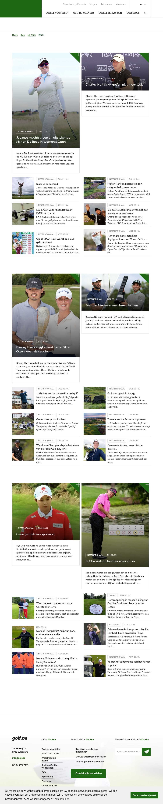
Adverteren (106, 4)
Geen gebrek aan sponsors (35, 534)
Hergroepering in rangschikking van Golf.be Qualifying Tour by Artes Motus (127, 603)
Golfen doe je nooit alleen (51, 419)
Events (112, 595)
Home (15, 35)
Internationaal (26, 131)
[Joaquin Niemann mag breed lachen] (115, 292)
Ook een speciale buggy (121, 393)
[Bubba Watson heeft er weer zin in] (115, 525)
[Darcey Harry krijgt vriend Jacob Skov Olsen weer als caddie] (46, 315)
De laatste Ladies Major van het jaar (127, 209)
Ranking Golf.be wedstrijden (50, 766)
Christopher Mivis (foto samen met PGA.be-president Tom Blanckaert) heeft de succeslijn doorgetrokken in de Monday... (57, 614)
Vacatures (121, 4)
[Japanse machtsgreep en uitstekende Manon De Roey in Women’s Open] (46, 100)
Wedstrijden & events (49, 759)
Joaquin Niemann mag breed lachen (111, 305)
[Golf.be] (23, 8)
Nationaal (114, 624)
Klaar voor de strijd (47, 183)
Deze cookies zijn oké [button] (144, 795)
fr (145, 4)
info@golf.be (18, 758)
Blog (23, 35)
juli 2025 (32, 35)
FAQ (44, 772)
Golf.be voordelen (51, 749)
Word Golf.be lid (50, 753)
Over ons (46, 781)
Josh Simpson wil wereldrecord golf (57, 393)
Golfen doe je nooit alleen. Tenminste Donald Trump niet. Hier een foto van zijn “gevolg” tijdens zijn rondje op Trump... (57, 426)
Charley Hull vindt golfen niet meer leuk (114, 84)
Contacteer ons (49, 785)
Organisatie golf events (74, 4)
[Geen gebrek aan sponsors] (46, 511)
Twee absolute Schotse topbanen (126, 419)
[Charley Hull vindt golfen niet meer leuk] (115, 71)
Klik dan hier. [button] (62, 799)
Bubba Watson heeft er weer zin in (110, 561)
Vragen (93, 4)
